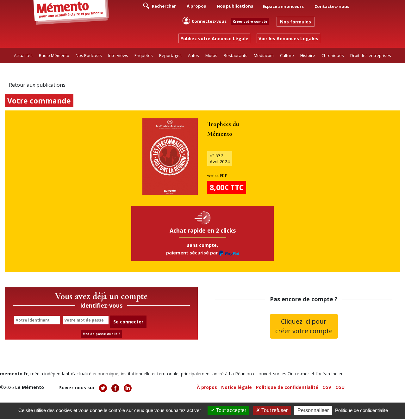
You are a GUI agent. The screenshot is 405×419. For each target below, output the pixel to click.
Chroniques (332, 55)
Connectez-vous (209, 21)
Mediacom (264, 55)
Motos (211, 55)
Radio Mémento (54, 55)
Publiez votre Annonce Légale (214, 38)
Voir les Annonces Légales (288, 38)
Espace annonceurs (283, 6)
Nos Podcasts (89, 55)
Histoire (307, 55)
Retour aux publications (37, 84)
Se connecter (128, 322)
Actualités (23, 55)
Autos (193, 55)
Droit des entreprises (370, 55)
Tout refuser (274, 410)
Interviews (118, 55)
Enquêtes (143, 55)
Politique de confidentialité (287, 387)
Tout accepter (230, 410)
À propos (196, 6)
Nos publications (235, 6)
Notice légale (236, 387)
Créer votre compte (250, 21)
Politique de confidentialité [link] (361, 410)
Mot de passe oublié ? (101, 334)
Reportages (170, 55)
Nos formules (295, 22)
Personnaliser (313, 410)
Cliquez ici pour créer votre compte (304, 326)
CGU (340, 387)
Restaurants (235, 55)
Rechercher (163, 6)
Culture (287, 55)
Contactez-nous (332, 6)
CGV (326, 387)
